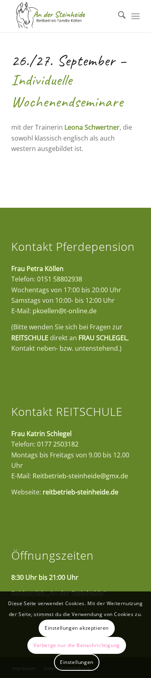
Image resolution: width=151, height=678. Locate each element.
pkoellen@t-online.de (65, 310)
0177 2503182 (58, 444)
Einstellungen (76, 662)
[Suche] (118, 16)
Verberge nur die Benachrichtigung (76, 645)
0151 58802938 (59, 279)
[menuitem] (118, 16)
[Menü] (135, 16)
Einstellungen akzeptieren (77, 627)
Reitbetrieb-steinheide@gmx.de (80, 475)
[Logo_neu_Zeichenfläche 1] (62, 16)
